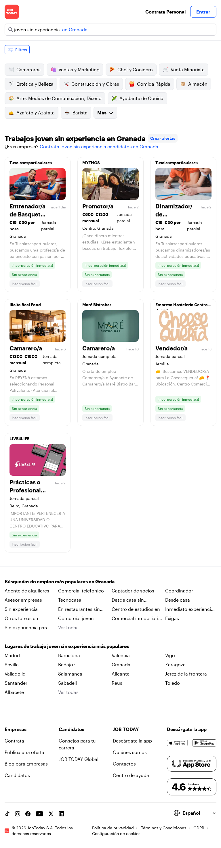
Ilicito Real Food (25, 304)
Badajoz (66, 664)
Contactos (124, 763)
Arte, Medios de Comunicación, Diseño (59, 98)
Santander (16, 683)
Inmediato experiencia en (189, 609)
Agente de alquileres (27, 590)
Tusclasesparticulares (30, 162)
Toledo (172, 683)
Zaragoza (175, 664)
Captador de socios (133, 590)
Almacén (197, 84)
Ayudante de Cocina (141, 98)
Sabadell (67, 683)
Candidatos (17, 775)
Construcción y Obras (95, 84)
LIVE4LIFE (19, 438)
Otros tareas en (21, 618)
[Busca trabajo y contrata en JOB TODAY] (12, 12)
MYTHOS (91, 162)
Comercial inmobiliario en (136, 618)
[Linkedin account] (61, 813)
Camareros (28, 69)
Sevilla (12, 664)
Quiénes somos (130, 752)
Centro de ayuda (131, 775)
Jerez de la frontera (186, 673)
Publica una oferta (24, 752)
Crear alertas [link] (162, 138)
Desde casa (177, 600)
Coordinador (179, 590)
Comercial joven (76, 618)
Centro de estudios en (136, 609)
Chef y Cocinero (135, 69)
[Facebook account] (28, 813)
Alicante (120, 673)
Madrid (12, 655)
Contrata (14, 740)
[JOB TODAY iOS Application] (177, 743)
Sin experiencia (21, 609)
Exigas (172, 618)
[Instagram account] (17, 813)
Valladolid (15, 673)
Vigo (170, 655)
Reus (117, 683)
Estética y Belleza (35, 84)
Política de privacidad (113, 827)
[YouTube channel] (39, 813)
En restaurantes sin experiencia (79, 609)
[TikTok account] (7, 813)
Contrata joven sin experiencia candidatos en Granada (99, 146)
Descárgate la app (132, 740)
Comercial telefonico (81, 590)
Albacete (14, 692)
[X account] (51, 813)
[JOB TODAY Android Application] (204, 743)
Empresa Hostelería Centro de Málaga (181, 306)
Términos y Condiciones (163, 827)
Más (101, 112)
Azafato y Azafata (35, 112)
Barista (80, 112)
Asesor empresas (23, 600)
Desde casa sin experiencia (128, 600)
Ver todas (68, 627)
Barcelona (69, 655)
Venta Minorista (188, 69)
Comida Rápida (153, 84)
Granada (121, 664)
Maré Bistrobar (96, 304)
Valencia (121, 655)
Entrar (203, 11)
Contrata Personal (165, 11)
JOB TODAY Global (78, 759)
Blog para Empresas (26, 763)
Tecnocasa (69, 600)
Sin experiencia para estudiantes (27, 628)
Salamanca (70, 673)
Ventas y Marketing (79, 69)
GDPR (198, 827)
